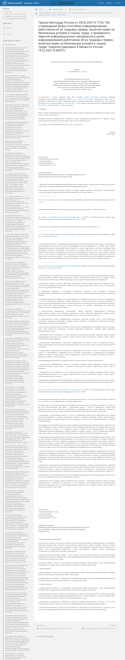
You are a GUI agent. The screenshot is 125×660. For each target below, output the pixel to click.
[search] (62, 3)
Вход (119, 3)
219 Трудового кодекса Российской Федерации (65, 266)
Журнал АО (8, 14)
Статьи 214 (44, 266)
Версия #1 (8, 11)
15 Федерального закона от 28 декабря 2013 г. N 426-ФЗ (68, 217)
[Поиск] (53, 3)
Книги (110, 3)
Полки (102, 3)
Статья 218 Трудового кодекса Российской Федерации (58, 234)
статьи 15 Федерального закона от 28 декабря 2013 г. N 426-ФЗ (68, 389)
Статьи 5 (44, 217)
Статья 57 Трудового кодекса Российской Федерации (58, 200)
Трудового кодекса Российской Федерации (92, 97)
